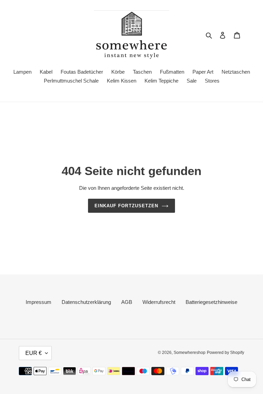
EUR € (33, 353)
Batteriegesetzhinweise (211, 302)
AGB (126, 302)
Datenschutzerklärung (86, 302)
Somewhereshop (189, 352)
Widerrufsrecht (158, 302)
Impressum (38, 302)
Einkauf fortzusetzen (126, 205)
